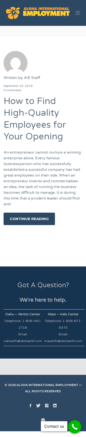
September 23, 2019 (18, 86)
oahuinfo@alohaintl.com (23, 341)
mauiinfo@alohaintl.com (63, 341)
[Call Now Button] (74, 426)
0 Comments (12, 90)
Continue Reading (29, 218)
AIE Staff (32, 77)
